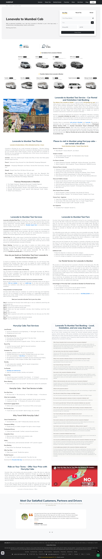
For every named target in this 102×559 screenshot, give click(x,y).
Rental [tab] (91, 12)
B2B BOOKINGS (49, 547)
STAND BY (28, 547)
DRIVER (37, 549)
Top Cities (27, 551)
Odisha (52, 542)
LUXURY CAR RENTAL (20, 547)
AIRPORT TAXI (75, 547)
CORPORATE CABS (91, 547)
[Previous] (50, 532)
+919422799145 (41, 554)
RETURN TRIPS (43, 547)
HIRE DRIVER (27, 549)
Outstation (11, 5)
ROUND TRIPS (36, 547)
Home (7, 5)
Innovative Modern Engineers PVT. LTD (48, 557)
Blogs (87, 2)
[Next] (52, 532)
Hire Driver (80, 2)
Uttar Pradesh (96, 542)
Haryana (66, 542)
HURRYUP (9, 2)
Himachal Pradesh (14, 542)
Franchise (66, 2)
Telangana (76, 542)
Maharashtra (27, 542)
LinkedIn (69, 554)
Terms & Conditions (48, 551)
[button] (93, 18)
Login (93, 2)
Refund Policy (70, 551)
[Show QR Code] (2, 553)
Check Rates (77, 32)
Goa (72, 542)
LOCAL (31, 547)
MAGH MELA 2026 (64, 549)
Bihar (69, 542)
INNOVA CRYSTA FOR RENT (85, 549)
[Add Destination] (92, 22)
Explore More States (51, 545)
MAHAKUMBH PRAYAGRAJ (44, 549)
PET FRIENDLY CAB (65, 547)
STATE (14, 549)
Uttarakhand (89, 542)
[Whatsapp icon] (98, 555)
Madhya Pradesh (35, 542)
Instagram (76, 554)
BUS (71, 547)
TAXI (96, 547)
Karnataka (41, 542)
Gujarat (21, 542)
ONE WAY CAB (7, 547)
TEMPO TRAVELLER (57, 547)
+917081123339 (85, 293)
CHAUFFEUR (32, 549)
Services (40, 2)
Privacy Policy (63, 551)
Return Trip (48, 2)
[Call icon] (98, 551)
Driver (73, 2)
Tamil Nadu (47, 542)
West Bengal (83, 542)
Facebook (63, 554)
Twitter (82, 554)
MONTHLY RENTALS (82, 547)
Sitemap (75, 551)
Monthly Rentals (57, 2)
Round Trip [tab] (78, 12)
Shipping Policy (56, 551)
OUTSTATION (21, 549)
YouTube (88, 554)
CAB (11, 549)
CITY (17, 549)
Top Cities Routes (33, 551)
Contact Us (41, 551)
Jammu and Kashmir (58, 542)
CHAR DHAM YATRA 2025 (55, 549)
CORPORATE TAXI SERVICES (74, 549)
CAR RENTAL (13, 547)
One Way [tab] (64, 12)
